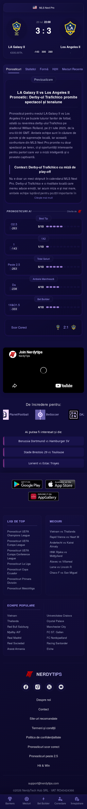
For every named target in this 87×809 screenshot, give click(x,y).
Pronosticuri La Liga (19, 564)
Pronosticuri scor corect (43, 746)
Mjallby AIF (14, 632)
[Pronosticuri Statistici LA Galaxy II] (17, 28)
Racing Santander (57, 643)
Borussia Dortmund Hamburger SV (43, 441)
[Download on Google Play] (27, 484)
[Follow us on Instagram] (37, 687)
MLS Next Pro (46, 7)
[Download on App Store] (60, 484)
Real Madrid (14, 638)
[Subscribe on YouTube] (61, 687)
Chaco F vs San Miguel (63, 572)
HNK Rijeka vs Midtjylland (58, 554)
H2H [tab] (55, 69)
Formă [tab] (44, 69)
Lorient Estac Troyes (44, 463)
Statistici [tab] (30, 69)
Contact (43, 709)
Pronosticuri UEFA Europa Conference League (18, 554)
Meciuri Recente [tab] (72, 69)
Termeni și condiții (43, 728)
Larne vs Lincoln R (61, 567)
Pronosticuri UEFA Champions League (18, 533)
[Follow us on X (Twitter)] (49, 687)
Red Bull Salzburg (17, 626)
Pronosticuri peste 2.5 (43, 756)
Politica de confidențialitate (43, 737)
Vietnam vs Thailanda (62, 531)
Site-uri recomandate (43, 718)
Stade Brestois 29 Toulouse (44, 452)
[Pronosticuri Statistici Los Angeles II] (70, 28)
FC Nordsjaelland (57, 638)
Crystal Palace (55, 621)
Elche (50, 649)
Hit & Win (43, 765)
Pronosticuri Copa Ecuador (17, 571)
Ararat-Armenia (16, 649)
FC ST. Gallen (55, 632)
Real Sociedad (15, 643)
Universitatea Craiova (59, 615)
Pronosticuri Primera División (19, 581)
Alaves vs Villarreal (61, 561)
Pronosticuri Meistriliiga (21, 588)
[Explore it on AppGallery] (43, 496)
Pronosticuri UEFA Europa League (18, 543)
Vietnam (12, 615)
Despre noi (43, 699)
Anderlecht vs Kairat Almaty (62, 544)
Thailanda (13, 621)
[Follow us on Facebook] (25, 687)
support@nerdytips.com (43, 783)
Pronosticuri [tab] (13, 69)
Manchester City (56, 626)
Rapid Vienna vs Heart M (64, 537)
